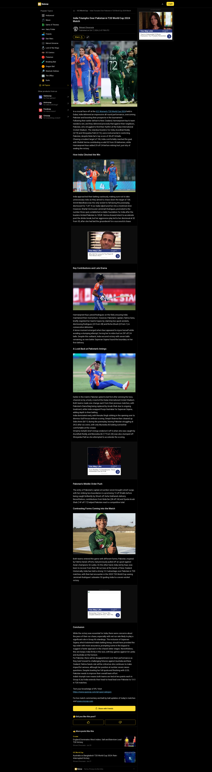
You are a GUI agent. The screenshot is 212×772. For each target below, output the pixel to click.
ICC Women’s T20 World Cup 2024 (111, 111)
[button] (55, 15)
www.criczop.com (85, 701)
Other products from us (47, 91)
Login (170, 4)
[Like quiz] (88, 722)
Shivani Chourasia (86, 28)
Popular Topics (47, 11)
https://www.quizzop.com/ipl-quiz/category (92, 692)
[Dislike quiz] (120, 722)
